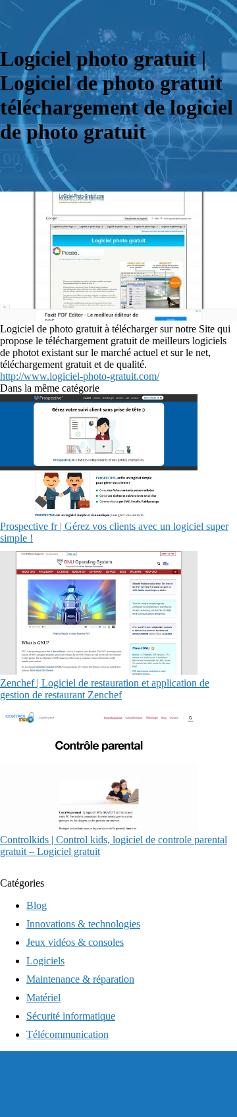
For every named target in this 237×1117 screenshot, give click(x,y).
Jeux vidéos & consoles (75, 942)
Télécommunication (67, 1034)
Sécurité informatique (70, 1016)
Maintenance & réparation (80, 979)
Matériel (43, 997)
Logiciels (45, 960)
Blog (36, 905)
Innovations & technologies (83, 923)
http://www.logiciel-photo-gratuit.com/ (79, 376)
